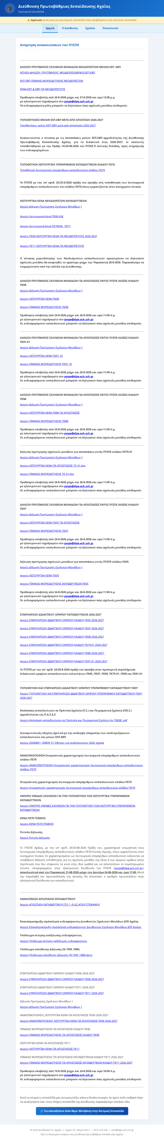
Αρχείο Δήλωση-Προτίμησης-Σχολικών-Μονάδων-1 (51, 290)
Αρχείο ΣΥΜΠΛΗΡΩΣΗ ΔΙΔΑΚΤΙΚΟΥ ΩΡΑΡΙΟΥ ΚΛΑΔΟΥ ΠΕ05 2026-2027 (62, 620)
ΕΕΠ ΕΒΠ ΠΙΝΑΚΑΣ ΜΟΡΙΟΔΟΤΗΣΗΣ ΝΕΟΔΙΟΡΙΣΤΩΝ (51, 81)
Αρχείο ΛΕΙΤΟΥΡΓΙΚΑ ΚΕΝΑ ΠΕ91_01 (41, 356)
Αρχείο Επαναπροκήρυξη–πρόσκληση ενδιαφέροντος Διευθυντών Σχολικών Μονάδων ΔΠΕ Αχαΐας (80, 927)
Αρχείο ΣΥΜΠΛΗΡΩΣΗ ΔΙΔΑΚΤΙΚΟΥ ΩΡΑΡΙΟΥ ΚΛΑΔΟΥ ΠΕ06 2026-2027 (62, 979)
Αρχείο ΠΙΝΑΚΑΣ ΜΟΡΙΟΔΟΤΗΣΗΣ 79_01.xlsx (47, 474)
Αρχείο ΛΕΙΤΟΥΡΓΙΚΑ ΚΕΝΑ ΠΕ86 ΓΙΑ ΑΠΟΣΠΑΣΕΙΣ (50, 413)
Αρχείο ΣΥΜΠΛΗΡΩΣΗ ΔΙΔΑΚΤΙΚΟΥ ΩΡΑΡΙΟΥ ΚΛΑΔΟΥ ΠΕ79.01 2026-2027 (63, 645)
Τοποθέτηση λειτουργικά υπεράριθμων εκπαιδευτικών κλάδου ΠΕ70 (62, 170)
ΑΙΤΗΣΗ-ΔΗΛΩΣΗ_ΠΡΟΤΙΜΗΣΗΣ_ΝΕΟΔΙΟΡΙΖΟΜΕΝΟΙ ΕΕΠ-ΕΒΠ (57, 72)
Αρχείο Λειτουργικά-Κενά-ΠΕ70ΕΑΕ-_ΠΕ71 (45, 226)
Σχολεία (90, 28)
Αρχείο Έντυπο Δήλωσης (35, 838)
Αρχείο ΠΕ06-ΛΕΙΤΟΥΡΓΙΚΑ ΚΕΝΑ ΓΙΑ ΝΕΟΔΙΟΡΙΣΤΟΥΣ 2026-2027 (58, 236)
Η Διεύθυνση (70, 28)
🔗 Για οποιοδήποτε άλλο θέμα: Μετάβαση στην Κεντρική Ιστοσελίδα (82, 1111)
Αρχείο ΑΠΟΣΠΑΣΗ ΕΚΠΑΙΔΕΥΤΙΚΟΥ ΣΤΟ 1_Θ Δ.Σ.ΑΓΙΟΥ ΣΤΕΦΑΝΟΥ (60, 904)
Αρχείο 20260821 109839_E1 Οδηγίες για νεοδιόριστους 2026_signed (62, 743)
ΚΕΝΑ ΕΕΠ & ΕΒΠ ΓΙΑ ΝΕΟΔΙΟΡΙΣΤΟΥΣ (42, 89)
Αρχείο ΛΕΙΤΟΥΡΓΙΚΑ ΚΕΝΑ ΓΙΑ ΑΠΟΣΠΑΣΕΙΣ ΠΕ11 (50, 1049)
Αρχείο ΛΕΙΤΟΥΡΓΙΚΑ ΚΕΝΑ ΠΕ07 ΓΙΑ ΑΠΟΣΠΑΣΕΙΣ (50, 522)
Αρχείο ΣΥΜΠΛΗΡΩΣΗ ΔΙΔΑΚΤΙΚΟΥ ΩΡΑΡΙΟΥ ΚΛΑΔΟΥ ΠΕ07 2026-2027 (62, 628)
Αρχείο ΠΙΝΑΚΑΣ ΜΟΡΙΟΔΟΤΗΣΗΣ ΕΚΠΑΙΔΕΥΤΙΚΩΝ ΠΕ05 (54, 584)
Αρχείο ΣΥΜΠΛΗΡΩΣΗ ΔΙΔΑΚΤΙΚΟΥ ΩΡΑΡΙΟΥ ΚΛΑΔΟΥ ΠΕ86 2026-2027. (62, 653)
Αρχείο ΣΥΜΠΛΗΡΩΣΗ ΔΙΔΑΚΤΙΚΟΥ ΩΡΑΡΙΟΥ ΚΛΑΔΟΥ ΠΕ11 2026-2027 (62, 993)
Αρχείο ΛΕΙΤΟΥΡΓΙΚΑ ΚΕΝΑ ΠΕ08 (39, 299)
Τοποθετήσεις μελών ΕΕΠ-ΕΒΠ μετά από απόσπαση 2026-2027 (58, 125)
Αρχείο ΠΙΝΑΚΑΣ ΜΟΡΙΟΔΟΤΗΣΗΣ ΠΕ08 (44, 307)
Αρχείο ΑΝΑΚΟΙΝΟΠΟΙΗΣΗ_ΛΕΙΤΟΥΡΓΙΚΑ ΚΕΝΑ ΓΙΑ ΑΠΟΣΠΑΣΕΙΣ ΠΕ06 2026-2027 (68, 1021)
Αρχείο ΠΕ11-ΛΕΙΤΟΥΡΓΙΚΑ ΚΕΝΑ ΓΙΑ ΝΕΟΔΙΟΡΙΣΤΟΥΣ (52, 246)
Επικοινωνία (110, 28)
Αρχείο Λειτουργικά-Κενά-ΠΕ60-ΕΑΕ (41, 216)
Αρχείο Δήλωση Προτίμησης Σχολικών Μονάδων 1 (51, 206)
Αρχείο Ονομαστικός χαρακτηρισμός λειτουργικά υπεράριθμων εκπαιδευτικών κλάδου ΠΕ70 (77, 788)
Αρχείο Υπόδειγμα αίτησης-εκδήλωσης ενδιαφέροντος (53, 941)
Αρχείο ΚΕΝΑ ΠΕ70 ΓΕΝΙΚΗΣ (37, 824)
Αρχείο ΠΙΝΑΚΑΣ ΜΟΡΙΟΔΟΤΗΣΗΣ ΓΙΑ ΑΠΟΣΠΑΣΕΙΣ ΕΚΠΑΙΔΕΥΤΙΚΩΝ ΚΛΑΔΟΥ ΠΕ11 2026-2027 (76, 1062)
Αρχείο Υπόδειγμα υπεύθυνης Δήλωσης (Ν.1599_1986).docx (56, 955)
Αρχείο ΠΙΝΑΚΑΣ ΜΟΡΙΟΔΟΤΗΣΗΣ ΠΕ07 (44, 531)
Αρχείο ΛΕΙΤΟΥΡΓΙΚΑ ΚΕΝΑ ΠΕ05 (39, 575)
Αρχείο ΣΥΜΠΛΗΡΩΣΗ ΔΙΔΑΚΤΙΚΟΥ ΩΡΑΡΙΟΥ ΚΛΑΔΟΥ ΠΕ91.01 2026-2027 (63, 661)
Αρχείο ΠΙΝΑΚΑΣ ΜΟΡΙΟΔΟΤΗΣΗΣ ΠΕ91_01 (46, 364)
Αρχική (50, 28)
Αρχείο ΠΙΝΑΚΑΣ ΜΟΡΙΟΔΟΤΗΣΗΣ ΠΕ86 (44, 421)
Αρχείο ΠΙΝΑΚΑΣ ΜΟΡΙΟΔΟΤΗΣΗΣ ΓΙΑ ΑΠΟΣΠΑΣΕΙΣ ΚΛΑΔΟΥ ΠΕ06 (59, 1035)
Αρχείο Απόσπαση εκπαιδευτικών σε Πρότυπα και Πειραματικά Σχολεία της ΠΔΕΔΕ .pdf (73, 720)
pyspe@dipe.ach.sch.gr (78, 101)
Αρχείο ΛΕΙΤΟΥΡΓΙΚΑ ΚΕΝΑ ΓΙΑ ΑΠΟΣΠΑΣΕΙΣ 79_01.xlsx (52, 465)
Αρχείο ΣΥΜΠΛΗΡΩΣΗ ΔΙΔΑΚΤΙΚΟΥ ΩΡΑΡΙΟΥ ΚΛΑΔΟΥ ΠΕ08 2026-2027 (62, 637)
